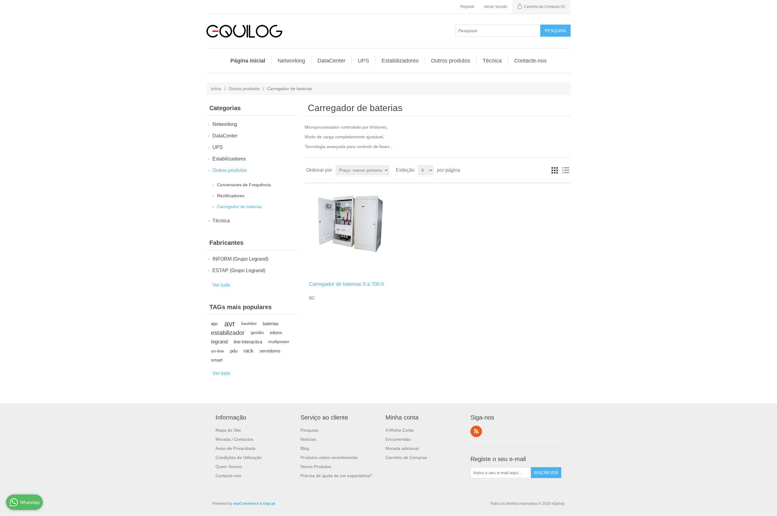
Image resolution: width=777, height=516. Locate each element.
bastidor (249, 323)
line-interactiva (248, 341)
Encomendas (398, 439)
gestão (257, 332)
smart (216, 360)
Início (216, 88)
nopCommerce (246, 503)
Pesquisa (309, 430)
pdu (233, 350)
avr (229, 323)
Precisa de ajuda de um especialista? (336, 475)
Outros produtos (450, 61)
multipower (278, 341)
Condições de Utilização (238, 457)
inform (276, 332)
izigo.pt (269, 503)
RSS (476, 431)
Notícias (308, 439)
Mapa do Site (228, 430)
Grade (554, 170)
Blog (304, 448)
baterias (271, 323)
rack (248, 351)
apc (214, 323)
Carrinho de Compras (406, 457)
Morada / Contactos (234, 439)
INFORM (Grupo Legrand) (240, 258)
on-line (217, 351)
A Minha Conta (399, 430)
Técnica (492, 61)
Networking (291, 61)
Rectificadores (230, 195)
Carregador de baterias (239, 206)
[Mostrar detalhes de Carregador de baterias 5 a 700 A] (349, 232)
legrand (219, 342)
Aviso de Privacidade (235, 448)
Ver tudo (221, 285)
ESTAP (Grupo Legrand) (238, 270)
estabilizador (228, 332)
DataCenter (331, 61)
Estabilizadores (400, 61)
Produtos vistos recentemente (329, 457)
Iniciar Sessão (495, 7)
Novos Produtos (315, 466)
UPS (363, 61)
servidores (270, 350)
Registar (467, 7)
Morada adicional (402, 448)
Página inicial (247, 61)
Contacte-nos (530, 61)
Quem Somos (228, 466)
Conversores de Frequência (244, 184)
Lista (565, 170)
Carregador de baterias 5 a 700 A (346, 284)
